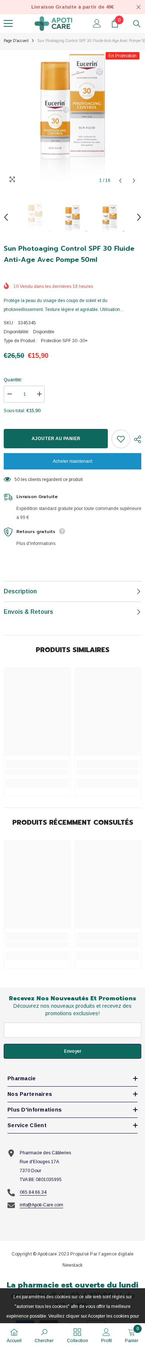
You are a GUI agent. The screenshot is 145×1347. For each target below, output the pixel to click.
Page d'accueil (16, 41)
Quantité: (13, 379)
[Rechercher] (136, 23)
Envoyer (72, 1051)
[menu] (8, 23)
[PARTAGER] (135, 439)
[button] (120, 180)
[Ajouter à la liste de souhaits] (121, 439)
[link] (37, 772)
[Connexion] (97, 23)
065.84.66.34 (33, 1192)
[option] (72, 119)
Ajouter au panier (56, 438)
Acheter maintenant (72, 461)
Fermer (138, 7)
